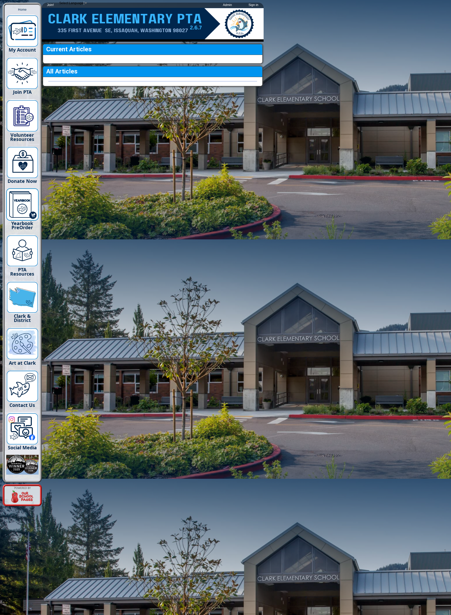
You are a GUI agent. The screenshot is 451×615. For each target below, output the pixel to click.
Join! (50, 5)
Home (22, 9)
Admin (227, 5)
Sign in (253, 5)
